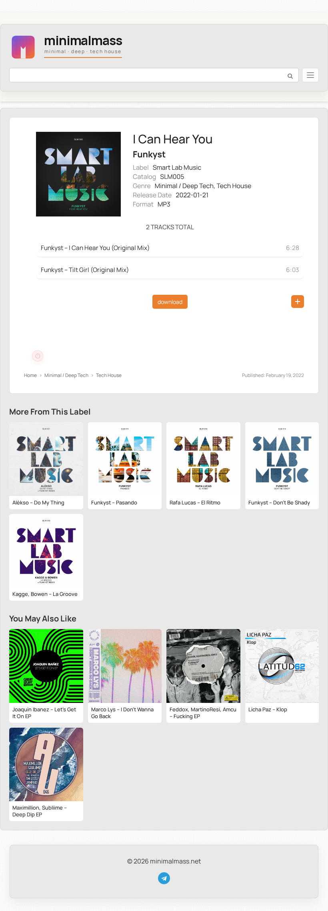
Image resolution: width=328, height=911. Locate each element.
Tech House (233, 185)
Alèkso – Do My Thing (38, 502)
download (170, 302)
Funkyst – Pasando (114, 502)
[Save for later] (297, 301)
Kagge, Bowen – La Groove (45, 593)
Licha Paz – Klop (267, 709)
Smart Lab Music (177, 167)
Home (30, 375)
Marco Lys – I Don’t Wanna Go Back (122, 713)
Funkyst (149, 154)
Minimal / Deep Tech (184, 185)
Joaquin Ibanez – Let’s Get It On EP (44, 713)
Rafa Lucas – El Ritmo (195, 502)
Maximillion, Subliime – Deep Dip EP (39, 811)
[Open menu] (310, 75)
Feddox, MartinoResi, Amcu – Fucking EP (203, 713)
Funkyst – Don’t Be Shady (279, 502)
